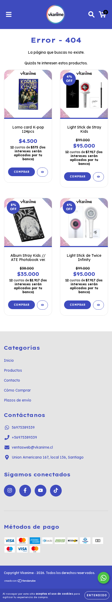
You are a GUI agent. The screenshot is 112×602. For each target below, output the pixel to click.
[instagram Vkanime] (10, 491)
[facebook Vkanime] (25, 491)
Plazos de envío (17, 400)
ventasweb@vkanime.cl (32, 447)
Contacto (12, 380)
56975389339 (23, 427)
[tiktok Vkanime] (56, 491)
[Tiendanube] (20, 581)
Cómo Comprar (17, 390)
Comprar (21, 172)
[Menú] (9, 14)
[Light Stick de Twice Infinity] (98, 305)
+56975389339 (24, 437)
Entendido (97, 595)
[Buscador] (91, 14)
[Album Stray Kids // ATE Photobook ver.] (42, 305)
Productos (13, 370)
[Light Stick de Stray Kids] (98, 176)
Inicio (9, 360)
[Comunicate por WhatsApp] (103, 578)
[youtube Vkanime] (40, 491)
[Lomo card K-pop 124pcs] (42, 172)
